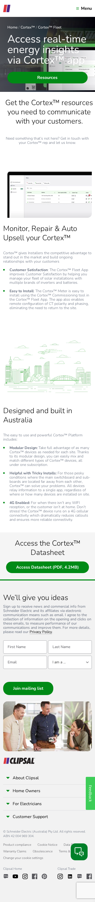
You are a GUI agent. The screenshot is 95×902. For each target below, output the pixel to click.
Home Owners (26, 791)
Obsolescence (43, 851)
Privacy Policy (41, 632)
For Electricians (27, 804)
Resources (47, 78)
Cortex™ (28, 27)
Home (12, 27)
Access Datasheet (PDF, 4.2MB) (47, 567)
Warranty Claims (14, 851)
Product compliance (17, 845)
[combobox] (70, 662)
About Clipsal (26, 778)
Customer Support (30, 817)
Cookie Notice (47, 845)
